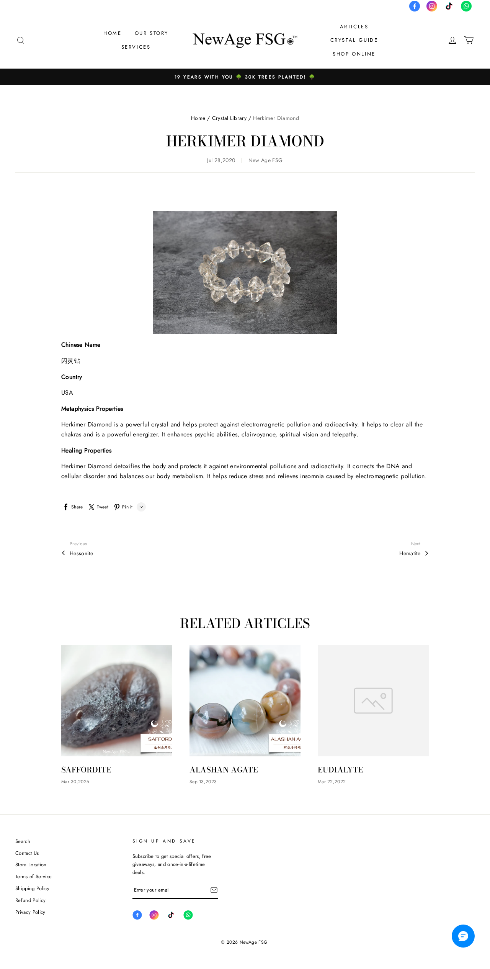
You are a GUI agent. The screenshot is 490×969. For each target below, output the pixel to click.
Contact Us (27, 853)
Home (112, 33)
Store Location (31, 864)
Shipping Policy (32, 888)
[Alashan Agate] (245, 700)
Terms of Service (33, 876)
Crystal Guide (354, 40)
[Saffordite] (116, 700)
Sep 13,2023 (203, 781)
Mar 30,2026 (75, 781)
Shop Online (354, 53)
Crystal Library (229, 118)
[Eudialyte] (373, 700)
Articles (354, 26)
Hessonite (81, 553)
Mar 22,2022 (332, 781)
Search (22, 841)
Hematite (409, 553)
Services (136, 47)
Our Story (151, 33)
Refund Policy (30, 900)
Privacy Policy (30, 912)
